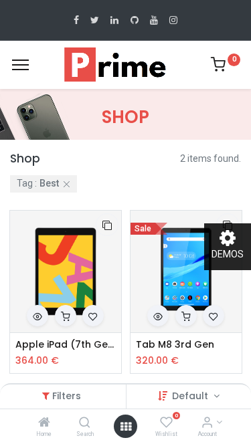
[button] (107, 224)
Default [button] (191, 396)
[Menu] (20, 64)
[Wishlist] (166, 423)
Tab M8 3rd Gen (175, 344)
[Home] (44, 423)
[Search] (84, 423)
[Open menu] (125, 427)
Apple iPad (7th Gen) (65, 344)
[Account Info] (207, 423)
